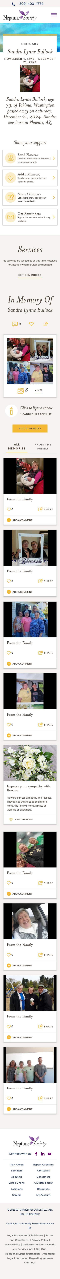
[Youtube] (49, 1154)
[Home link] (20, 14)
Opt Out (41, 1249)
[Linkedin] (42, 1154)
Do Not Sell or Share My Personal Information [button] (30, 1223)
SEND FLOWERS (24, 819)
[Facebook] (36, 1154)
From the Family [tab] (43, 446)
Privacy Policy (40, 1240)
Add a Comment (22, 520)
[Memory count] (15, 323)
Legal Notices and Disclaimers (25, 1235)
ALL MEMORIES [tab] (17, 446)
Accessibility (12, 1244)
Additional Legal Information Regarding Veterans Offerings (31, 1258)
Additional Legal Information (22, 1253)
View (38, 389)
